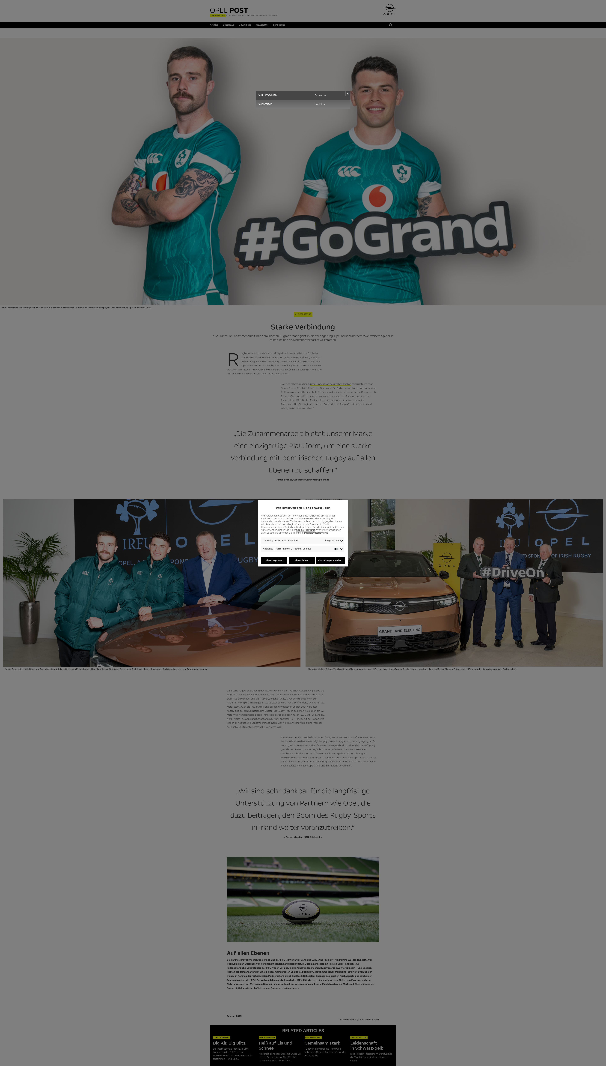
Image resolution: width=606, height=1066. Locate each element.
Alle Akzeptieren (274, 560)
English (320, 104)
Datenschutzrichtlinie (316, 533)
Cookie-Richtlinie (305, 530)
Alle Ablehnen (302, 560)
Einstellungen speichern (330, 560)
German (320, 95)
